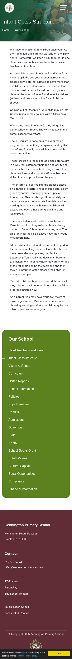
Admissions (16, 419)
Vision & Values (19, 365)
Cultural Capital (19, 466)
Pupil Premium (18, 404)
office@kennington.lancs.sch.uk (24, 567)
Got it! (58, 653)
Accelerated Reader (17, 612)
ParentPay (11, 587)
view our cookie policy (27, 655)
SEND (12, 442)
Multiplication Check (17, 606)
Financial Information (22, 489)
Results (13, 412)
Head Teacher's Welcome (25, 350)
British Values (17, 458)
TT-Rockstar (12, 581)
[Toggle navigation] (63, 8)
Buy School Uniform (17, 593)
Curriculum (15, 373)
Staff (11, 435)
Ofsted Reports (18, 381)
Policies (13, 396)
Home (6, 29)
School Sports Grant (22, 450)
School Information (21, 389)
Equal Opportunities (22, 473)
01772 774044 (13, 562)
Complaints (16, 481)
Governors (15, 427)
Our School (22, 29)
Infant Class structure (22, 358)
